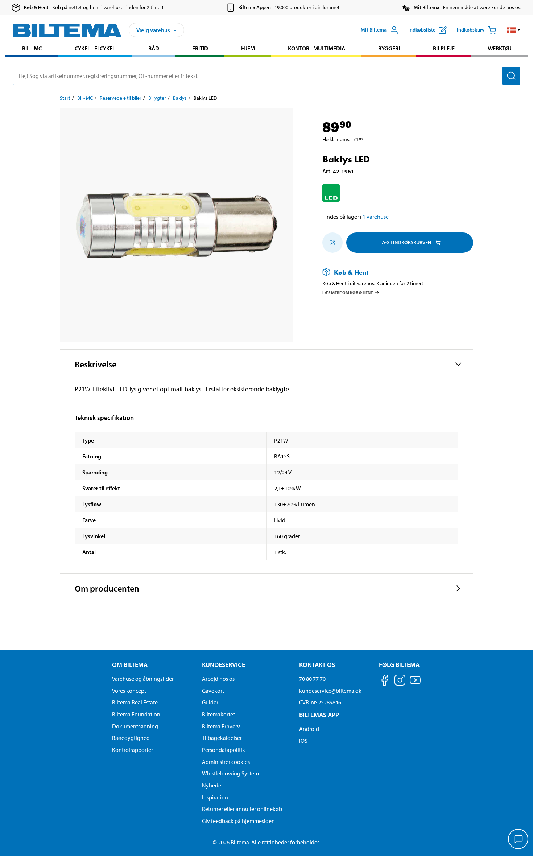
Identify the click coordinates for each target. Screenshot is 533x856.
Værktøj (499, 48)
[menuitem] (31, 49)
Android (309, 728)
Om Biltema (130, 664)
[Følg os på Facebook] (385, 681)
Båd (153, 48)
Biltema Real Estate (135, 702)
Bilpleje (444, 48)
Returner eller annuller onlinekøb (242, 808)
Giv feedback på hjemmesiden (238, 820)
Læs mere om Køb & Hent (347, 292)
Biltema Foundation (136, 714)
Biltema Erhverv (221, 726)
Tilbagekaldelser (222, 737)
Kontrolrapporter (132, 749)
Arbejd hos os (218, 678)
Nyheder (212, 785)
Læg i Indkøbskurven (405, 242)
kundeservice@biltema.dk (330, 690)
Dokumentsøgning (135, 726)
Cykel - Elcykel (95, 48)
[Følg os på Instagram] (400, 681)
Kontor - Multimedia (316, 48)
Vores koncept (129, 690)
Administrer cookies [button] (226, 761)
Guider (210, 702)
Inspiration (215, 797)
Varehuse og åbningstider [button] (143, 678)
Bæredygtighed (131, 737)
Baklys (180, 98)
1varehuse (376, 216)
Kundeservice (223, 664)
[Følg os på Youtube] (415, 683)
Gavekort (213, 690)
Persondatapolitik (223, 749)
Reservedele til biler (120, 98)
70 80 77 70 (312, 678)
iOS (303, 740)
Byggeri (389, 48)
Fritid (200, 48)
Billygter (157, 98)
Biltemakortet (218, 714)
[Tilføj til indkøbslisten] (332, 242)
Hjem (248, 48)
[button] (513, 30)
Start (65, 98)
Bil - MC (32, 48)
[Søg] (511, 76)
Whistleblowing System (230, 773)
